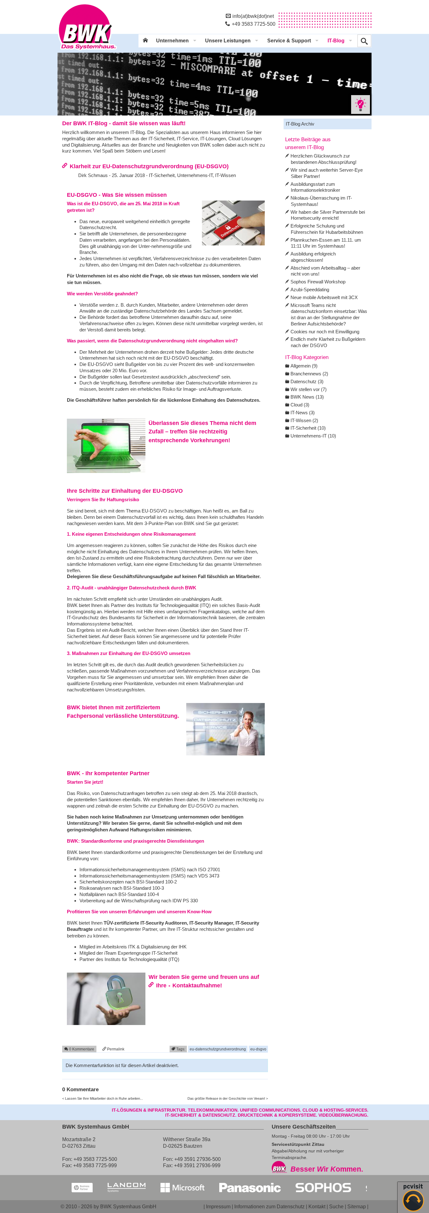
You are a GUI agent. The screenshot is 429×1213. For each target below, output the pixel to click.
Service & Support (289, 41)
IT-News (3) (303, 412)
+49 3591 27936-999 (197, 1165)
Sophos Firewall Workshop (318, 281)
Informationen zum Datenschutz (269, 1206)
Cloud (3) (300, 404)
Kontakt (316, 1206)
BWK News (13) (307, 397)
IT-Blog (336, 41)
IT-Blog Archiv (300, 123)
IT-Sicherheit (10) (308, 428)
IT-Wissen (225, 175)
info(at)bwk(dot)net (253, 16)
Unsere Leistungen (228, 41)
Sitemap (356, 1206)
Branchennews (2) (309, 373)
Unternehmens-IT (195, 175)
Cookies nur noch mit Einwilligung (325, 331)
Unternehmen (172, 41)
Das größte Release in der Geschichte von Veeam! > (227, 1098)
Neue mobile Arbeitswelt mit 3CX (324, 297)
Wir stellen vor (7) (309, 389)
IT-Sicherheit (162, 175)
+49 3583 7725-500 (253, 24)
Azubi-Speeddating (310, 289)
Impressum (218, 1206)
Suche (336, 1206)
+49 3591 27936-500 (197, 1159)
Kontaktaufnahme (196, 985)
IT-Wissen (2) (304, 420)
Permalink (115, 1049)
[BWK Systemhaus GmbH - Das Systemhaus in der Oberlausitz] (87, 50)
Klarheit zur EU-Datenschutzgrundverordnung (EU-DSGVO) (149, 166)
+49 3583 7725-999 (95, 1165)
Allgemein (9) (304, 365)
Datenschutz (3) (307, 381)
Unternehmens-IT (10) (313, 435)
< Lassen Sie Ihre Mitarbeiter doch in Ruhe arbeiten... (102, 1098)
